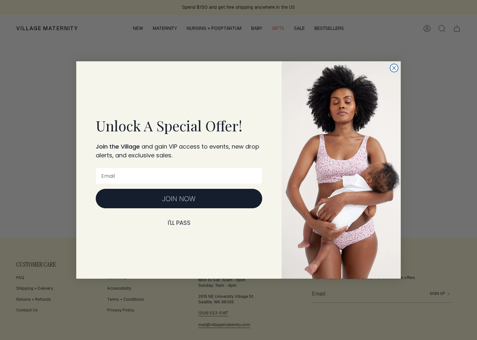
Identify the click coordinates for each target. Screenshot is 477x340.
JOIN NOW (179, 198)
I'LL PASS (179, 223)
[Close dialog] (394, 68)
